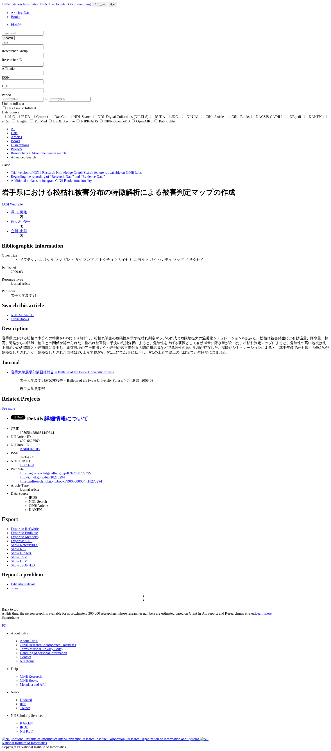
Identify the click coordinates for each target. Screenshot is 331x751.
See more (8, 408)
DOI (5, 86)
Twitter (25, 708)
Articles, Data (20, 13)
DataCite (61, 117)
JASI (6, 204)
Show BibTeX (21, 553)
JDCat (175, 117)
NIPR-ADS (89, 121)
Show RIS (18, 549)
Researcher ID (12, 60)
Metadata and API (32, 684)
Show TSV (19, 557)
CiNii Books (240, 117)
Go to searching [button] (79, 4)
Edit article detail (23, 584)
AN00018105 (30, 449)
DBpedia (296, 117)
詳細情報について (66, 419)
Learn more (263, 613)
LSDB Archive (64, 121)
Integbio (22, 121)
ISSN (6, 77)
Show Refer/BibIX (24, 545)
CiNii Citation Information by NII (26, 4)
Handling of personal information (43, 653)
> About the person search (47, 153)
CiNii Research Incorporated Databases (48, 645)
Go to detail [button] (59, 4)
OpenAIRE (144, 121)
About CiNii (29, 641)
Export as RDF (21, 541)
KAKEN (315, 117)
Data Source (10, 112)
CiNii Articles (215, 117)
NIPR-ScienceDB (117, 121)
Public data (166, 121)
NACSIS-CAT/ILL (269, 117)
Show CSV (19, 561)
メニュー (99, 4)
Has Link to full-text (21, 108)
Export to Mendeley (25, 537)
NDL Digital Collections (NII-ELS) (123, 117)
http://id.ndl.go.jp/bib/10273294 (42, 477)
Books (15, 17)
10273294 (27, 465)
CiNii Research (31, 676)
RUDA (160, 117)
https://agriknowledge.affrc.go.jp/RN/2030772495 (55, 473)
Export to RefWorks (25, 529)
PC (4, 625)
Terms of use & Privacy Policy (41, 649)
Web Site (16, 204)
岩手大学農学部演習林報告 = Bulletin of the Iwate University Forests (62, 372)
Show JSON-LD (23, 565)
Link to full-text (13, 104)
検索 (113, 4)
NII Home (27, 661)
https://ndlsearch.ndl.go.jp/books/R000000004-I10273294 (61, 481)
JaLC (11, 117)
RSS (23, 704)
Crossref (42, 117)
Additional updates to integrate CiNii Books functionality (51, 181)
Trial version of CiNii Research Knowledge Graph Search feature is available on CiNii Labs (76, 172)
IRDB (25, 117)
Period (6, 95)
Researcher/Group (15, 51)
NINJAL (193, 117)
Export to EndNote (24, 533)
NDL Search (82, 117)
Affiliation (9, 68)
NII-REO (26, 731)
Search (8, 38)
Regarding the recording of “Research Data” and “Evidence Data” (58, 176)
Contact (25, 657)
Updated (26, 700)
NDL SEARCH (22, 315)
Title (5, 42)
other (14, 588)
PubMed (41, 121)
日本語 (16, 25)
